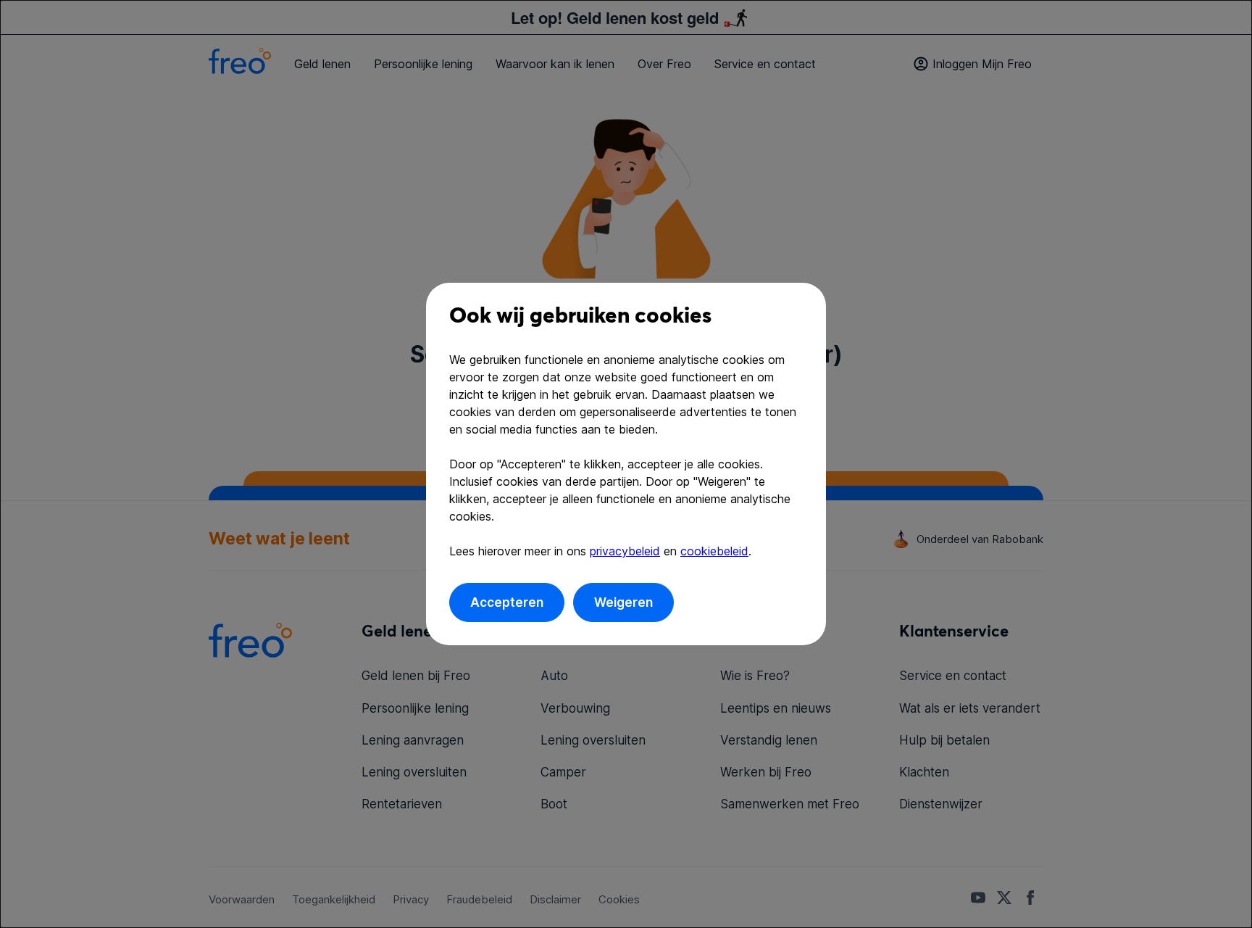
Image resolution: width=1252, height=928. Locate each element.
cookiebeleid (714, 551)
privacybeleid (625, 551)
